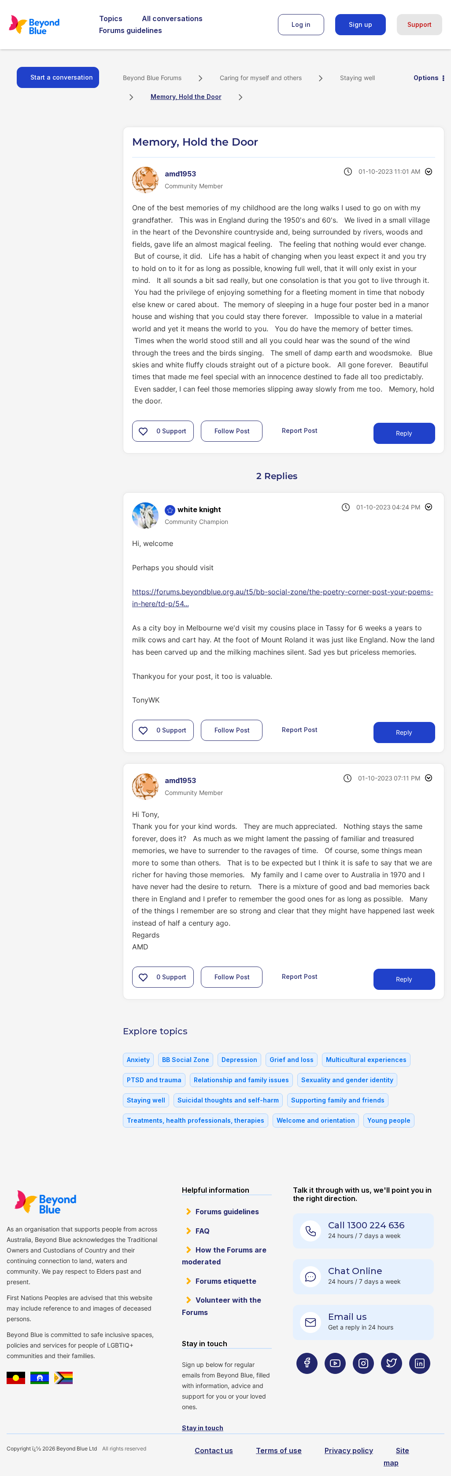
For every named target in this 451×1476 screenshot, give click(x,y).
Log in (301, 24)
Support (419, 24)
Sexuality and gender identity (347, 1080)
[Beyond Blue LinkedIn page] (420, 1380)
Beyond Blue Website (45, 1202)
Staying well (357, 77)
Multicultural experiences (366, 1059)
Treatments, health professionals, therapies (195, 1120)
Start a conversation (61, 77)
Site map (396, 1456)
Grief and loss (292, 1059)
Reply (404, 433)
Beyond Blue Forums (46, 24)
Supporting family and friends (337, 1100)
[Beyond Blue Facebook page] (307, 1380)
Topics (110, 18)
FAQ (203, 1231)
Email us (347, 1316)
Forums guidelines (130, 30)
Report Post (300, 430)
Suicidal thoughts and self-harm (228, 1100)
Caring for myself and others (261, 77)
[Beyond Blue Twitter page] (391, 1380)
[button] (143, 431)
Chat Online (355, 1271)
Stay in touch (202, 1428)
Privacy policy (349, 1450)
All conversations (172, 18)
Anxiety (138, 1059)
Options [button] (426, 77)
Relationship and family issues (241, 1080)
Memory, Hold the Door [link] (186, 96)
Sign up (360, 24)
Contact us (214, 1450)
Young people (388, 1120)
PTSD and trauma (154, 1080)
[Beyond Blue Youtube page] (335, 1380)
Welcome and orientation (316, 1120)
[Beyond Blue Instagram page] (363, 1380)
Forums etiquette (226, 1281)
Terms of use (279, 1450)
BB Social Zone (185, 1059)
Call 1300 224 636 (366, 1225)
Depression (239, 1059)
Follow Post (232, 431)
